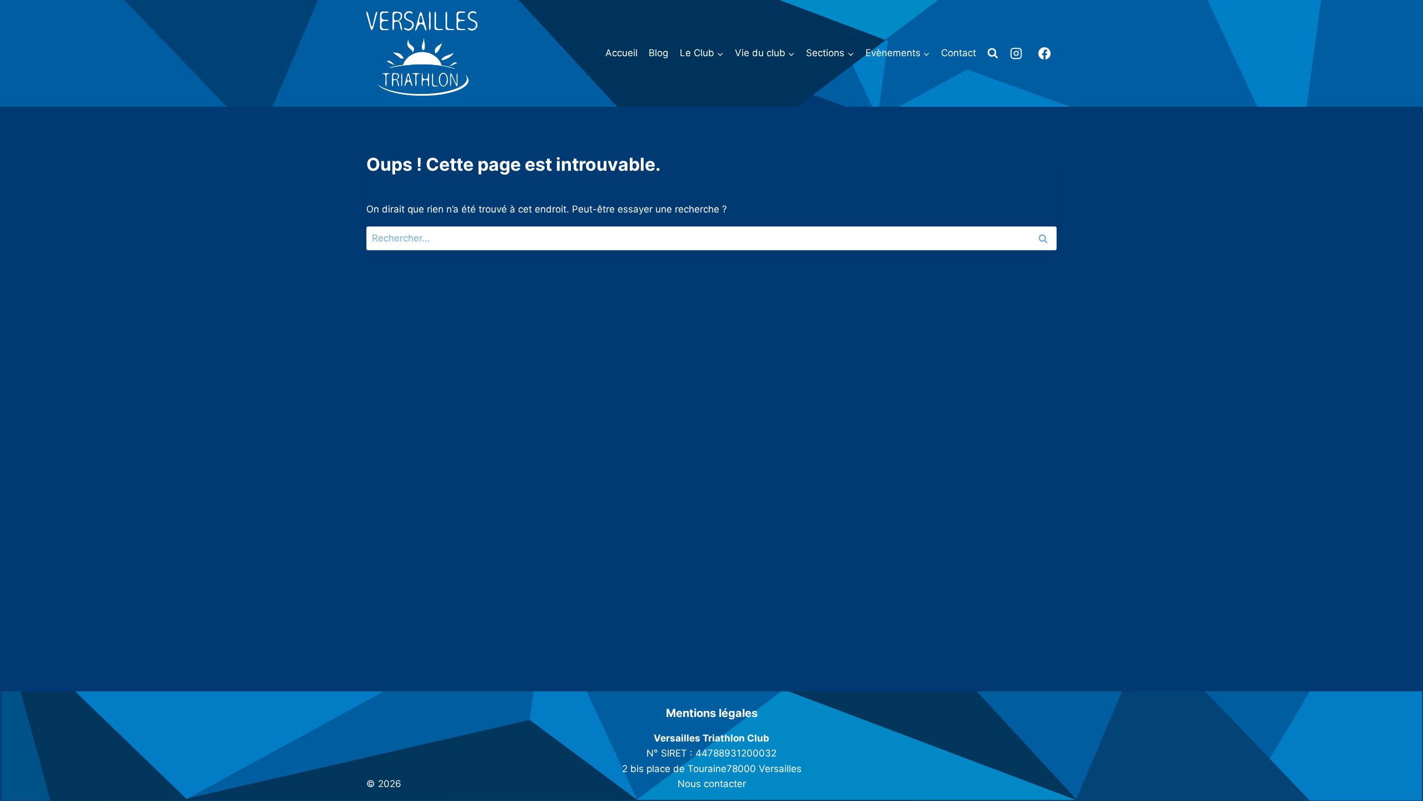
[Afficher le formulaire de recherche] (992, 53)
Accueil (621, 52)
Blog (658, 52)
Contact (958, 52)
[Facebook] (1044, 53)
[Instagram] (1016, 53)
